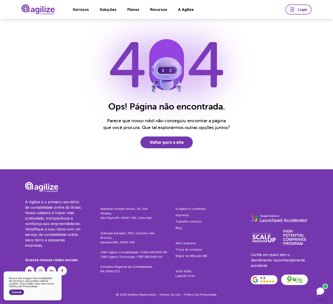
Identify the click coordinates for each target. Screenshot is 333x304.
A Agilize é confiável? (191, 209)
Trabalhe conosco (189, 221)
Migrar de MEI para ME (191, 256)
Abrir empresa (186, 243)
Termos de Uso (170, 294)
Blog (179, 228)
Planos (133, 9)
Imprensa (182, 215)
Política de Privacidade (200, 294)
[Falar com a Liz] (320, 291)
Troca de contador (189, 249)
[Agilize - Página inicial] (166, 187)
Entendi (16, 292)
